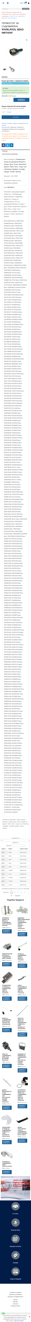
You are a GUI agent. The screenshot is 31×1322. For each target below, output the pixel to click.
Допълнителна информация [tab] (10, 154)
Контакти (15, 1304)
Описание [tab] (5, 151)
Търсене (26, 9)
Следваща (17, 895)
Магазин (8, 12)
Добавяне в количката (21, 99)
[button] (26, 39)
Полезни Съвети (15, 1306)
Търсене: (8, 845)
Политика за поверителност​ (15, 1296)
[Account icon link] (28, 3)
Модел (10, 849)
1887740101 (6, 131)
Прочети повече (19, 1320)
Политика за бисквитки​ (15, 1294)
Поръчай (15, 117)
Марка (3, 849)
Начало (3, 12)
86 (11, 895)
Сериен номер (24, 849)
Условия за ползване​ (15, 1292)
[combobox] (4, 112)
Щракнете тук (15, 1194)
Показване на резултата (15, 840)
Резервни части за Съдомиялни (17, 129)
